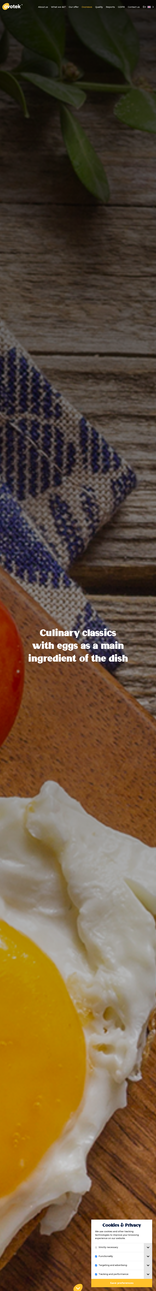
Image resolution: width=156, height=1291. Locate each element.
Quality (99, 7)
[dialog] (121, 1253)
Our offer (74, 7)
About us (43, 7)
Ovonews (87, 7)
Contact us (134, 7)
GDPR (121, 7)
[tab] (148, 1247)
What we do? (58, 7)
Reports (110, 7)
